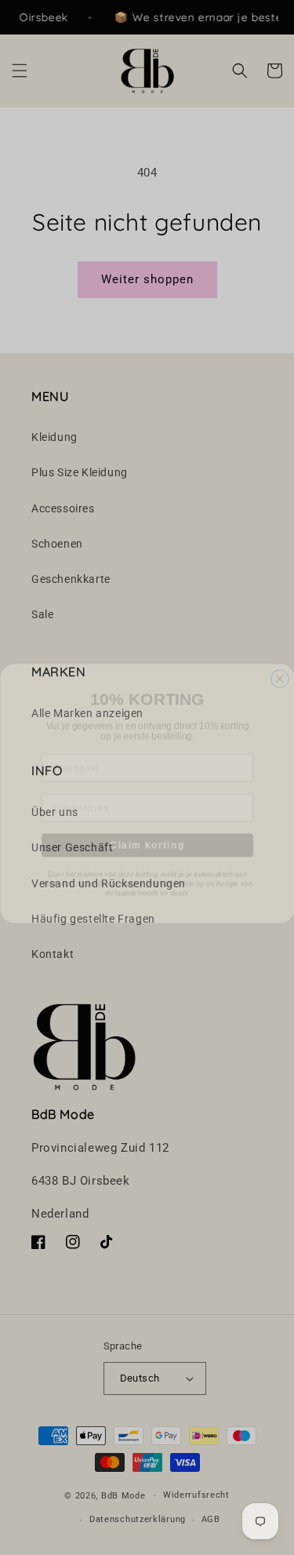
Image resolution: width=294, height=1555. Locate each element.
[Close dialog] (279, 663)
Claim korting (147, 829)
